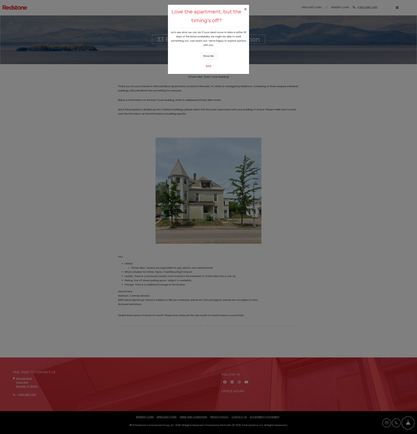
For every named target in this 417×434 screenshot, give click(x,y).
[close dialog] (245, 9)
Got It (208, 65)
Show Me (208, 56)
